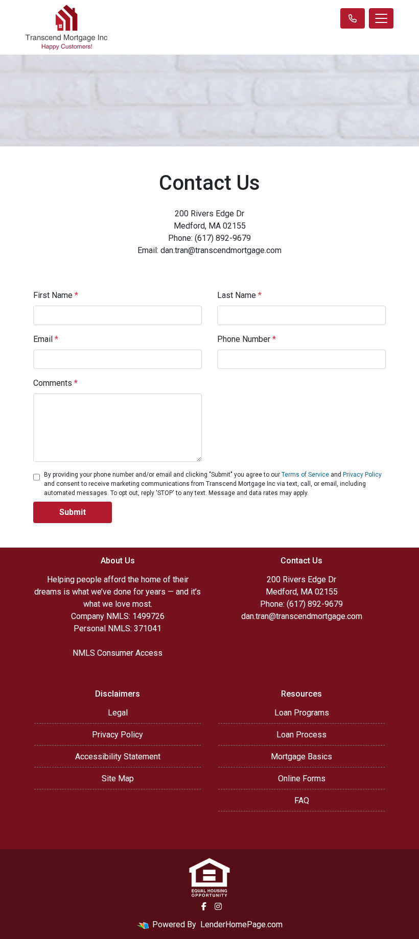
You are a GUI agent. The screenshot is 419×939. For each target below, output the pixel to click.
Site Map (118, 778)
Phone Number (246, 339)
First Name (55, 295)
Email (45, 339)
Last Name (239, 295)
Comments (55, 383)
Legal (118, 713)
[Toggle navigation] (381, 18)
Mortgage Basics (301, 756)
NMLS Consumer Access (117, 653)
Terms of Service (305, 474)
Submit (72, 512)
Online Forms (301, 778)
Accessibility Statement (117, 756)
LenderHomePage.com (241, 924)
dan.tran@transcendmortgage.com (301, 616)
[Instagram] (218, 906)
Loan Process (301, 734)
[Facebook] (203, 906)
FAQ (301, 800)
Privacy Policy (362, 474)
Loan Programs (301, 713)
